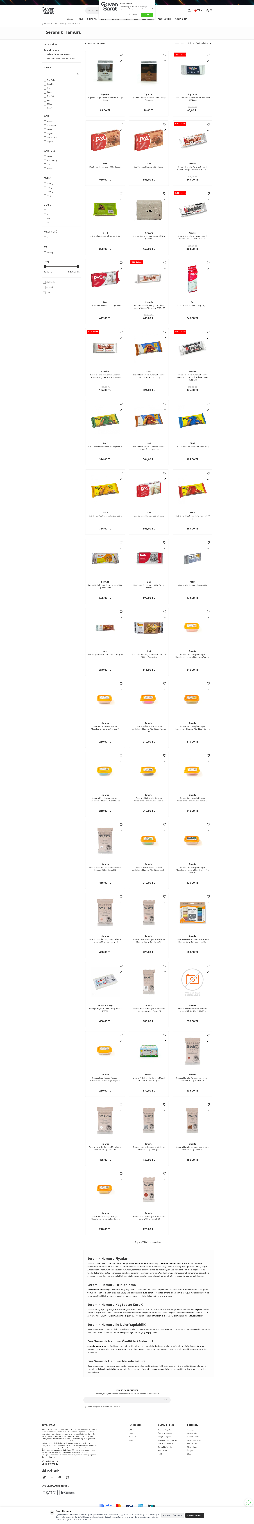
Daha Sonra (132, 15)
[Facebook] (52, 1477)
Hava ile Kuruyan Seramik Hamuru (61, 58)
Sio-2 (105, 233)
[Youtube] (60, 1477)
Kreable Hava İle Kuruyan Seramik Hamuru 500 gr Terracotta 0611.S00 (192, 168)
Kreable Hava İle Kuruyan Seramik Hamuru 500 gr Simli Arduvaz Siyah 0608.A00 (192, 377)
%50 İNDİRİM (148, 19)
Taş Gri (50, 134)
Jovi (49, 100)
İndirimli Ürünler (193, 1437)
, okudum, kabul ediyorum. (104, 1407)
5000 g (50, 192)
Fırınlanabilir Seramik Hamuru (58, 54)
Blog (189, 1454)
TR (198, 10)
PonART (50, 108)
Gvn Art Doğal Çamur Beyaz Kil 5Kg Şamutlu (149, 237)
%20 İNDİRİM (181, 19)
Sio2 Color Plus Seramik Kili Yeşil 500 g (105, 447)
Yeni (48, 293)
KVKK (160, 1454)
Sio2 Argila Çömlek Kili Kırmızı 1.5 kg (105, 236)
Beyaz (50, 122)
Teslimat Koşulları (165, 1430)
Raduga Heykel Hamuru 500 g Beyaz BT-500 (105, 1010)
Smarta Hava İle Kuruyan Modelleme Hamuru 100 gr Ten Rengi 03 (149, 941)
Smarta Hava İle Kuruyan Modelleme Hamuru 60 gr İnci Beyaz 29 (149, 1010)
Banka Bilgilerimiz (165, 1447)
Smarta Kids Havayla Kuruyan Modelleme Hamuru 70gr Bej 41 (105, 727)
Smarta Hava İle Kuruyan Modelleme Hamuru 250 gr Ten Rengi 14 (105, 941)
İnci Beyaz (51, 126)
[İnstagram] (67, 1477)
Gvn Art (50, 96)
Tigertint (105, 95)
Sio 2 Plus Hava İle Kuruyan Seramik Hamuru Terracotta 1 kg (148, 448)
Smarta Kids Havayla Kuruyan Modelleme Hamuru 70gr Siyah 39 (149, 799)
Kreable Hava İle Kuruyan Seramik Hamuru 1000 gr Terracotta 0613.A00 (149, 307)
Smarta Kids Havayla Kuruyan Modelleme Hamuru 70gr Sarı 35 (105, 1218)
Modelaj (63, 23)
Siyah (49, 130)
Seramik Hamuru (52, 50)
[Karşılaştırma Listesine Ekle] (121, 61)
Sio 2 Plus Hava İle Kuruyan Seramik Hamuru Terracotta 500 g (148, 376)
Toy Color (51, 80)
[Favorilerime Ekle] (121, 55)
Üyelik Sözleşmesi (165, 1433)
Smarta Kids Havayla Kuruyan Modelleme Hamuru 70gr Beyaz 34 (105, 1079)
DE (48, 211)
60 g (49, 196)
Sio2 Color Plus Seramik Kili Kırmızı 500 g (193, 517)
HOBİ (80, 19)
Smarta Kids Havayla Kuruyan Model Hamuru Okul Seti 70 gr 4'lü (149, 1079)
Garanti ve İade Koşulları (167, 1440)
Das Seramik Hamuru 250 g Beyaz (192, 306)
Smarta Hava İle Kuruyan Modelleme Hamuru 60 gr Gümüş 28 (149, 1148)
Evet (147, 15)
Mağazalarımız (192, 1447)
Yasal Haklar (162, 1450)
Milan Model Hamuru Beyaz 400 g (192, 585)
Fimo (49, 92)
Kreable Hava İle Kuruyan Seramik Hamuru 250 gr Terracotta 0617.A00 (105, 376)
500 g (49, 188)
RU (48, 219)
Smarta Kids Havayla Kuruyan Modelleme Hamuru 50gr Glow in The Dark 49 (192, 870)
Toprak (50, 142)
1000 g (50, 184)
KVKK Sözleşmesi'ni (95, 1407)
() (210, 10)
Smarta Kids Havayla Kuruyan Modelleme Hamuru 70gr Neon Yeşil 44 (148, 869)
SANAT (70, 19)
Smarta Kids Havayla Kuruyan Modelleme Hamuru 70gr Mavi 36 (105, 799)
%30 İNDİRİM (164, 19)
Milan (49, 104)
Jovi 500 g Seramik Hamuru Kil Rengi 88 (105, 655)
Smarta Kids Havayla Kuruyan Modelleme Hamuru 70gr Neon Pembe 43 (148, 729)
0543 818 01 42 (50, 1464)
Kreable (50, 84)
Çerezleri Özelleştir (172, 1515)
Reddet (108, 1517)
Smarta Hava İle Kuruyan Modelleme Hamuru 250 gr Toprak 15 (192, 1079)
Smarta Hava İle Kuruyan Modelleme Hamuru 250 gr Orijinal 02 (105, 869)
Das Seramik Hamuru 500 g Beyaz (149, 516)
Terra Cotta (52, 138)
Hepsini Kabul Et (195, 1515)
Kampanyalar (192, 1433)
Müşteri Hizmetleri (194, 1440)
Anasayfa (47, 23)
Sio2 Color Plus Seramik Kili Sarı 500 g (105, 516)
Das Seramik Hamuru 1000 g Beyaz (105, 306)
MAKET (104, 19)
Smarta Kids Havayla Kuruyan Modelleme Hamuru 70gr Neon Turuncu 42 (192, 657)
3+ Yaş (50, 253)
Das (48, 88)
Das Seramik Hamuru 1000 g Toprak (105, 167)
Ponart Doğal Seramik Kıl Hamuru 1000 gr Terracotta (105, 586)
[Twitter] (44, 1477)
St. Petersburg (105, 1006)
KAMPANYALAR (130, 19)
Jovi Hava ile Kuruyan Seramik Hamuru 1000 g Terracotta (149, 656)
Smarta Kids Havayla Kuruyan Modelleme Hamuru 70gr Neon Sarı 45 (192, 727)
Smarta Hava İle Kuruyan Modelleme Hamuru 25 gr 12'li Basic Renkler (192, 941)
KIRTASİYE (92, 19)
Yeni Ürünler (191, 1444)
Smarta (192, 651)
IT (48, 215)
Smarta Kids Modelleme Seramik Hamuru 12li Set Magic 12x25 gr (192, 1010)
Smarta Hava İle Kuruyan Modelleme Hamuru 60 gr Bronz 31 (192, 1148)
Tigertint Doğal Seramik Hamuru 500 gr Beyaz (105, 99)
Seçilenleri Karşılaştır (96, 43)
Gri (48, 165)
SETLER (115, 19)
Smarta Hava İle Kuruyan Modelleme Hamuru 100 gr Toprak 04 (149, 1218)
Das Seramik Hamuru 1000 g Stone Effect (148, 586)
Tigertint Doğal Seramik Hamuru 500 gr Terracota (149, 99)
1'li (48, 238)
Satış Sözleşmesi (164, 1437)
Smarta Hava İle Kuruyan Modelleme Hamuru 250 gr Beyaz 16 (105, 1148)
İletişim (190, 1450)
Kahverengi (52, 161)
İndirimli (49, 287)
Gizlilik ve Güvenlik (165, 1444)
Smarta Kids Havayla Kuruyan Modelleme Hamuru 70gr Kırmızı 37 (192, 799)
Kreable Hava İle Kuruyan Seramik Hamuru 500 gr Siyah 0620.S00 (192, 237)
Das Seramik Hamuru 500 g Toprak (149, 167)
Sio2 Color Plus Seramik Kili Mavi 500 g (193, 447)
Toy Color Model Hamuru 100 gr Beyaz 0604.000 (192, 99)
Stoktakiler (51, 282)
